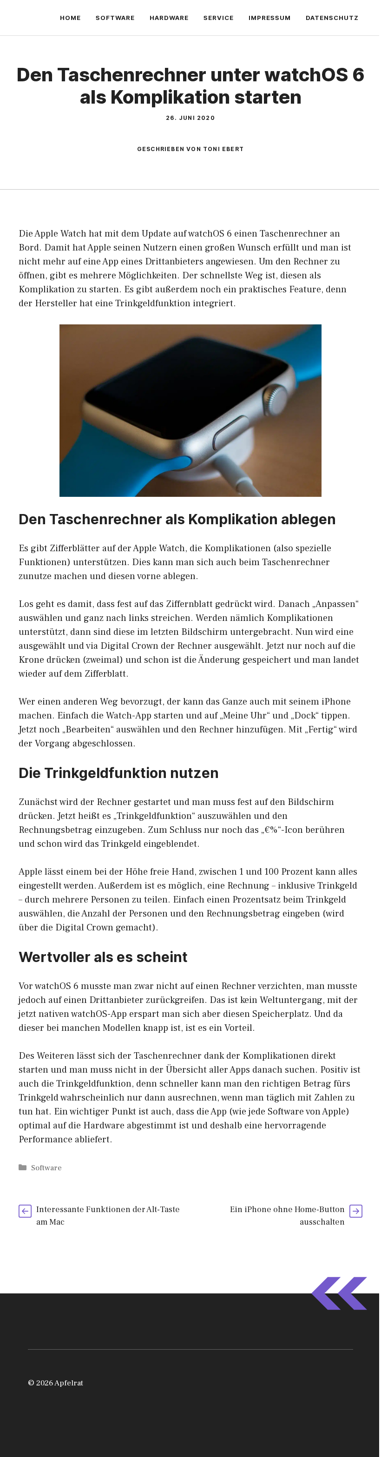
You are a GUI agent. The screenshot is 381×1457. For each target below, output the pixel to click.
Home (70, 17)
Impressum (270, 17)
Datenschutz (332, 17)
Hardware (169, 17)
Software (115, 17)
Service (219, 17)
